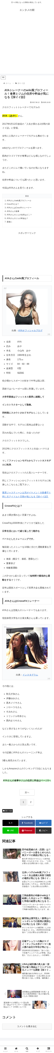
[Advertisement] (27, 47)
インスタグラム (30, 675)
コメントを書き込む (27, 1026)
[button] (43, 830)
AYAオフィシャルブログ (30, 330)
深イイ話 (8, 811)
